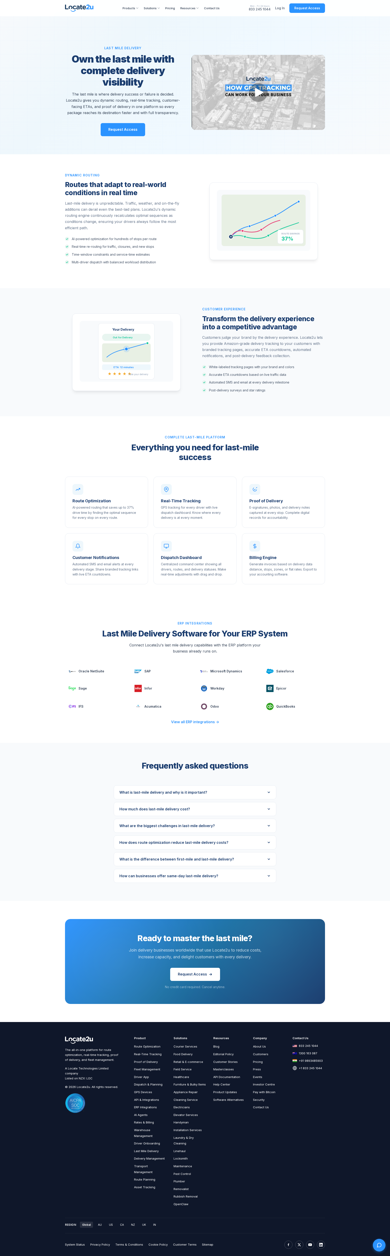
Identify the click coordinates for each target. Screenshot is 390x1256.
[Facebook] (288, 1245)
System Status (75, 1244)
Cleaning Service (186, 1100)
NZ (133, 1224)
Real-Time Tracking (148, 1054)
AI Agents (141, 1115)
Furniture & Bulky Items (190, 1084)
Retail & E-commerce (188, 1062)
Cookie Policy (158, 1244)
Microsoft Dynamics (226, 671)
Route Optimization (147, 1046)
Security (259, 1100)
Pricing (170, 8)
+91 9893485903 (311, 1060)
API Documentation (226, 1077)
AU (100, 1224)
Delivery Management (149, 1158)
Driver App (141, 1077)
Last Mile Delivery (146, 1151)
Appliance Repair (186, 1092)
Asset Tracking (144, 1187)
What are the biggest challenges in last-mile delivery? (167, 825)
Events (257, 1077)
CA (122, 1224)
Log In (280, 8)
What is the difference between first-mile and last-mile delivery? (176, 859)
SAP (147, 671)
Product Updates (225, 1092)
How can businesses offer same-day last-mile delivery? (168, 876)
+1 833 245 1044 (310, 1068)
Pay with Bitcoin (264, 1092)
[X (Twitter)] (299, 1245)
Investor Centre (264, 1084)
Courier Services (185, 1046)
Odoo (214, 706)
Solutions (150, 8)
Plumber (179, 1181)
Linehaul (180, 1151)
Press (257, 1069)
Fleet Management (147, 1069)
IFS (81, 706)
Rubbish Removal (186, 1196)
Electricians (182, 1107)
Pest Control (182, 1174)
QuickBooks (285, 706)
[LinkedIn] (321, 1245)
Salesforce (285, 671)
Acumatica (152, 706)
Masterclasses (223, 1069)
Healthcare (181, 1077)
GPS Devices (143, 1092)
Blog (216, 1046)
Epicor (281, 688)
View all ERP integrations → (195, 722)
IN (154, 1224)
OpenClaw (181, 1204)
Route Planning (144, 1179)
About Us (259, 1046)
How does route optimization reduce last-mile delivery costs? (173, 842)
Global (86, 1224)
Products (129, 8)
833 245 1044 (260, 9)
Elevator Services (186, 1115)
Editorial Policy (223, 1054)
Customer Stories (225, 1062)
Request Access (307, 8)
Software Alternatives (228, 1100)
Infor (148, 688)
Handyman (181, 1122)
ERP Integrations (145, 1107)
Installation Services (188, 1130)
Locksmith (181, 1158)
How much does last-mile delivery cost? (154, 809)
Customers (260, 1054)
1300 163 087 (308, 1053)
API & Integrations (146, 1100)
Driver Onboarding (147, 1143)
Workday (217, 688)
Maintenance (183, 1166)
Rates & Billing (144, 1122)
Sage (83, 688)
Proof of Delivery (146, 1062)
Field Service (183, 1069)
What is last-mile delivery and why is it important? (163, 792)
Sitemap (207, 1244)
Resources (187, 8)
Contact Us (212, 8)
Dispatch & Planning (148, 1084)
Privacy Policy (100, 1244)
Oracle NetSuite (91, 671)
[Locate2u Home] (79, 8)
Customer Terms (185, 1244)
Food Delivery (183, 1054)
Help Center (221, 1084)
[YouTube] (310, 1245)
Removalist (181, 1189)
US (111, 1224)
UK (144, 1224)
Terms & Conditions (129, 1244)
